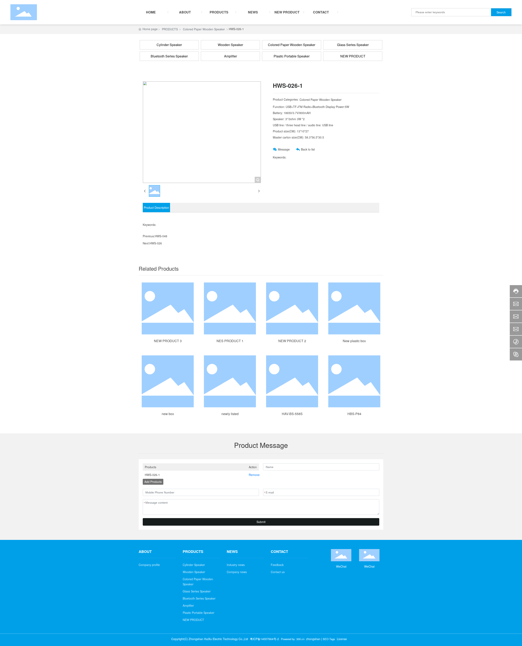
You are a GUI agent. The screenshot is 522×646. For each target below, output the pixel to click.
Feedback (277, 565)
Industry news (236, 565)
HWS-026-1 (152, 475)
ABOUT (145, 551)
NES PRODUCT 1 (230, 340)
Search (501, 12)
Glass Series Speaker (353, 44)
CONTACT (279, 551)
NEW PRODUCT (352, 56)
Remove (253, 475)
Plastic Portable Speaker (292, 56)
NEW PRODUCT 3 (168, 340)
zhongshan (313, 639)
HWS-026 (155, 243)
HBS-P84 (354, 413)
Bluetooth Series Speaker (169, 56)
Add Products (153, 482)
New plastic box (354, 340)
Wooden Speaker (230, 44)
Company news (237, 572)
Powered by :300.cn (292, 639)
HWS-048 (161, 236)
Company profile (149, 565)
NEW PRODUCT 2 (292, 340)
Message (284, 149)
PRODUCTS (170, 29)
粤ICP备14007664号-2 (264, 639)
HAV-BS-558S (292, 413)
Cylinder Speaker (169, 44)
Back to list (308, 149)
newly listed (230, 413)
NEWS (232, 551)
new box (168, 413)
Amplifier (230, 56)
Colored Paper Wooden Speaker (204, 29)
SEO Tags (329, 639)
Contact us (278, 572)
